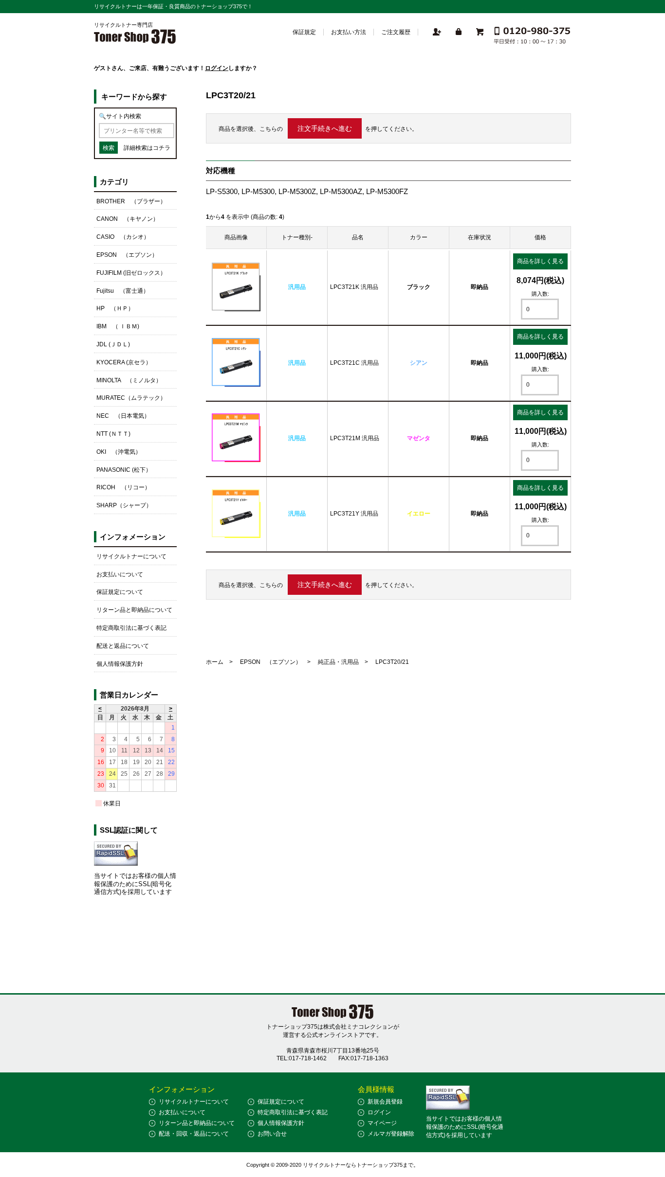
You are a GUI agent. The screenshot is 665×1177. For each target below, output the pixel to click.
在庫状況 (479, 237)
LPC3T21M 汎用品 (354, 438)
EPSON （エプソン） (270, 662)
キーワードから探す (134, 96)
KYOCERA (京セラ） (123, 362)
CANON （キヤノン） (127, 218)
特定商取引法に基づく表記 (131, 627)
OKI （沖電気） (118, 451)
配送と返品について (122, 645)
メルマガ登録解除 (391, 1133)
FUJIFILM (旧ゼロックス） (131, 272)
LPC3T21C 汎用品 (354, 362)
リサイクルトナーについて (131, 556)
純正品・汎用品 (338, 662)
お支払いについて (119, 574)
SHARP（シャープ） (124, 505)
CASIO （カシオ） (122, 236)
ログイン (216, 68)
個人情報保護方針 (119, 663)
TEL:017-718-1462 (302, 1058)
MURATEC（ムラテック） (131, 397)
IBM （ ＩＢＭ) (117, 326)
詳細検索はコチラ (147, 147)
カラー (418, 237)
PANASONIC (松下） (123, 469)
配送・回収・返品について (194, 1133)
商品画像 (236, 237)
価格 (540, 237)
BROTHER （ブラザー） (131, 201)
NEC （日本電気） (123, 415)
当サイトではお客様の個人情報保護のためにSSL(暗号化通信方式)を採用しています (135, 884)
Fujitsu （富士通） (122, 290)
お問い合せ (272, 1133)
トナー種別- (297, 237)
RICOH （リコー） (123, 487)
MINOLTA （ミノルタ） (129, 380)
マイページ (382, 1123)
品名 (358, 237)
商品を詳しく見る (540, 261)
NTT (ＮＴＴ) (113, 433)
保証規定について (119, 591)
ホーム (214, 662)
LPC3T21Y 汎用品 (354, 513)
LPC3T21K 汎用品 (354, 287)
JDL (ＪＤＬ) (113, 344)
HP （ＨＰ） (115, 308)
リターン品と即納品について (134, 609)
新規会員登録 (385, 1101)
